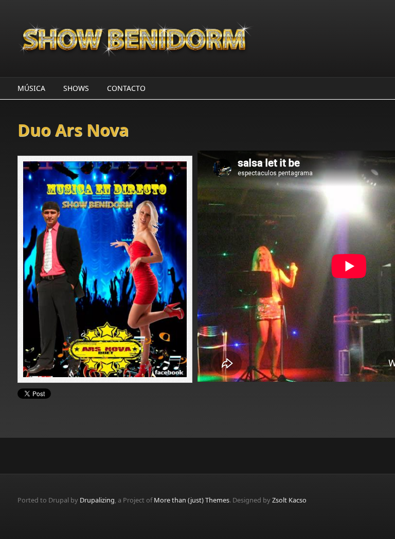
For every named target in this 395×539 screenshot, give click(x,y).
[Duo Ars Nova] (107, 269)
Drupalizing (97, 500)
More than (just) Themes (191, 500)
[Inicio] (135, 39)
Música (31, 88)
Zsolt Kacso (289, 500)
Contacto (126, 88)
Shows (76, 88)
